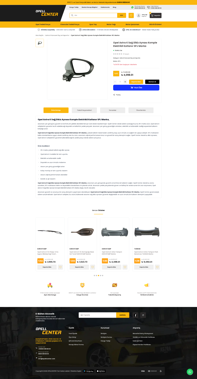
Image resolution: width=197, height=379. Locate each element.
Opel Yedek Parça (43, 24)
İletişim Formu (106, 337)
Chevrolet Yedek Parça (69, 24)
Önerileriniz (141, 110)
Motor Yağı (111, 24)
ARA (121, 15)
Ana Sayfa (39, 35)
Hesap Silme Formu (76, 345)
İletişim (104, 333)
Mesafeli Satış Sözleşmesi (143, 333)
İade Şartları (138, 341)
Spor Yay (93, 24)
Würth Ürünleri (155, 24)
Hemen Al (152, 82)
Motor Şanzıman (132, 24)
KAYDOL (123, 315)
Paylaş (118, 95)
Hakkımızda (105, 7)
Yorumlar (112, 110)
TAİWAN (137, 249)
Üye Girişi (72, 337)
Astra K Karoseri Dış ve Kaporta (57, 35)
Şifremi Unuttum (75, 341)
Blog (114, 7)
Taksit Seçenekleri (84, 110)
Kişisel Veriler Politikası (142, 345)
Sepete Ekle (136, 82)
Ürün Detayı (56, 110)
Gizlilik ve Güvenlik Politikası (144, 337)
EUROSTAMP (42, 249)
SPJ (119, 61)
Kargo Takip (73, 7)
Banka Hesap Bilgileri (89, 7)
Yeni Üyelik (73, 333)
